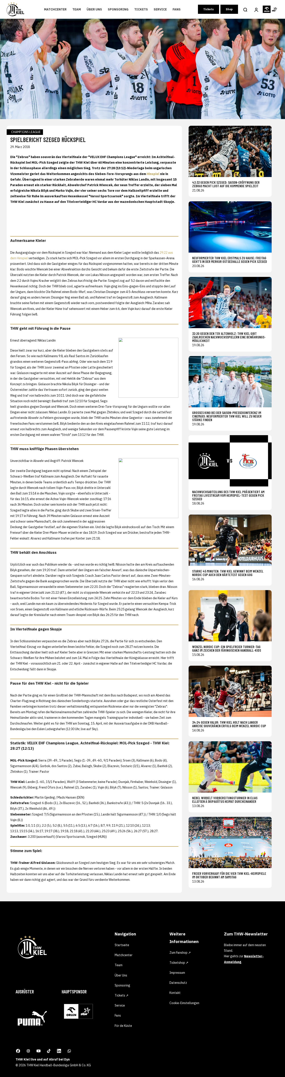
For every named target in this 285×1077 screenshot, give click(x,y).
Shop (229, 9)
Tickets (141, 9)
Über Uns (94, 9)
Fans (177, 9)
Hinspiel (153, 174)
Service (160, 9)
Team (76, 9)
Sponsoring (118, 9)
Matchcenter (55, 9)
